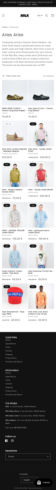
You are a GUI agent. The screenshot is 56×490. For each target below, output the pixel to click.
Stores (8, 340)
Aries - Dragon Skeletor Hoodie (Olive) (12, 191)
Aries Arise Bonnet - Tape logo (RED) (13, 313)
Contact (8, 351)
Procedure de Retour (13, 362)
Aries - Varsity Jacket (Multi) (40, 190)
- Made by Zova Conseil (34, 488)
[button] (3, 16)
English (27, 480)
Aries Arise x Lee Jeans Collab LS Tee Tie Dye (38, 313)
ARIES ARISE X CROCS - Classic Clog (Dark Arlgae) (13, 109)
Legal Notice (10, 344)
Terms (7, 347)
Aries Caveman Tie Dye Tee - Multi (41, 272)
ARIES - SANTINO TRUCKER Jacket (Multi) (13, 231)
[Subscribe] (47, 456)
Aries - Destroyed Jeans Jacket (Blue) (38, 231)
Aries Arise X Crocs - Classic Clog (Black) (40, 109)
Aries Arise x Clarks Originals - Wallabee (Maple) (14, 150)
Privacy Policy (10, 358)
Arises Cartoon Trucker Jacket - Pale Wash (12, 272)
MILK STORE (23, 488)
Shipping (9, 354)
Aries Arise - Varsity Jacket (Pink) (40, 150)
